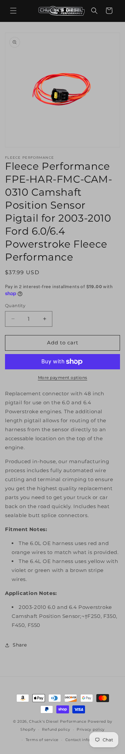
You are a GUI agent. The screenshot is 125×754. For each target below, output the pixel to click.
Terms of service (42, 739)
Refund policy (56, 729)
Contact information (85, 739)
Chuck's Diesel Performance (57, 721)
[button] (13, 10)
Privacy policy (91, 729)
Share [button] (20, 645)
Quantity (15, 305)
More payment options (62, 377)
